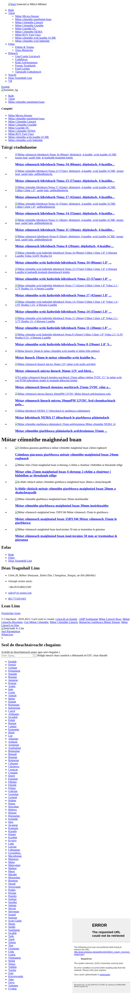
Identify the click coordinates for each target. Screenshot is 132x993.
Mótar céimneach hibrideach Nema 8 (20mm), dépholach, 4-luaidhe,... (64, 246)
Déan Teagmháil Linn (20, 77)
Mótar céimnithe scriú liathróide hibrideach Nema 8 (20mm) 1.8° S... (63, 344)
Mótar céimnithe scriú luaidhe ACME (35, 37)
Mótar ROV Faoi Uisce (28, 34)
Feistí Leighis (22, 68)
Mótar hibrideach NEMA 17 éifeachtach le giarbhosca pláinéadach (62, 417)
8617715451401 (17, 598)
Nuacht (12, 74)
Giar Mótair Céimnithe (36, 622)
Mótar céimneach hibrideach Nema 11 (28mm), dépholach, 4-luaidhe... (64, 230)
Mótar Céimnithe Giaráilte (29, 25)
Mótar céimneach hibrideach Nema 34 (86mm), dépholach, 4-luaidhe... (65, 164)
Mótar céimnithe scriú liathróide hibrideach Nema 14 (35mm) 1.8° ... (63, 311)
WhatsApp (7, 634)
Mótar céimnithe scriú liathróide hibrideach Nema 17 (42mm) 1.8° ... (63, 295)
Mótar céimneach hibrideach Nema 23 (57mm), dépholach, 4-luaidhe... (65, 181)
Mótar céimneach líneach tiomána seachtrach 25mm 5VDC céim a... (63, 387)
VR (10, 81)
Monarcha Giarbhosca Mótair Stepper (99, 622)
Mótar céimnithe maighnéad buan (33, 19)
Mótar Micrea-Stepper (27, 16)
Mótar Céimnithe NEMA (28, 31)
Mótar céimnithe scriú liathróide (32, 40)
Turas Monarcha (24, 50)
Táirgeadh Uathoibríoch (28, 71)
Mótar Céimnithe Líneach (29, 22)
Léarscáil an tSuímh (66, 619)
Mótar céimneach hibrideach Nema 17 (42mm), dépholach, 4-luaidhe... (65, 197)
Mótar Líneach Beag (110, 619)
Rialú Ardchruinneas (26, 62)
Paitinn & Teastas (24, 47)
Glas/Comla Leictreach (27, 56)
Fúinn (11, 44)
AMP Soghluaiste (88, 619)
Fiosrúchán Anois (10, 613)
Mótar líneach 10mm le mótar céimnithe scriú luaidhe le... (55, 357)
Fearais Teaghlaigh (25, 65)
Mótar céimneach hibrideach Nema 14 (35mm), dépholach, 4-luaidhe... (65, 213)
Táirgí (11, 13)
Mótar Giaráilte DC (25, 28)
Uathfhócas (21, 59)
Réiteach (13, 53)
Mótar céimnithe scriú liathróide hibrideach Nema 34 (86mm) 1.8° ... (63, 262)
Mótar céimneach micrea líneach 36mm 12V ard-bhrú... (54, 371)
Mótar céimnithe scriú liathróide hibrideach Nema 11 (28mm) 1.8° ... (63, 328)
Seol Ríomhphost (10, 631)
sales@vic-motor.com (20, 592)
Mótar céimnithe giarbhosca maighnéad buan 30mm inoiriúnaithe (61, 505)
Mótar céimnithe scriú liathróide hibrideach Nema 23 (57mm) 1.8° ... (63, 279)
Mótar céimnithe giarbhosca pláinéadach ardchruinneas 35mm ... (61, 431)
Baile (11, 10)
